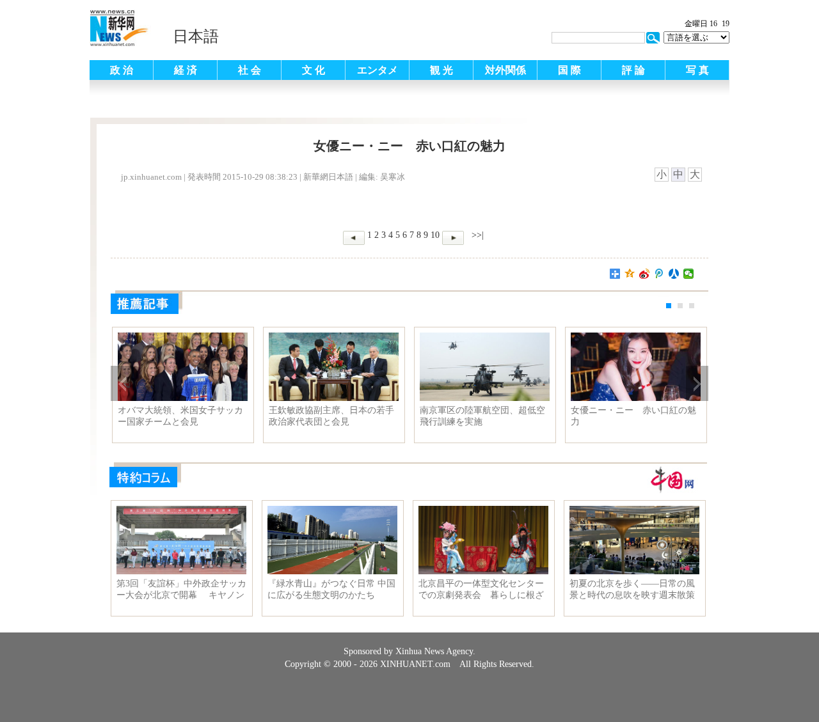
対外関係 (505, 70)
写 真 (697, 70)
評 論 (633, 70)
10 (435, 235)
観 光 (441, 70)
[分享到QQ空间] (629, 274)
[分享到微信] (688, 274)
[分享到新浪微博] (644, 274)
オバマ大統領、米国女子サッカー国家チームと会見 (180, 416)
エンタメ (377, 70)
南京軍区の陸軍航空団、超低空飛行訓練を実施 (482, 416)
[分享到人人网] (674, 274)
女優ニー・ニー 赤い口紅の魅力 (633, 416)
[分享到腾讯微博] (659, 274)
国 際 (569, 70)
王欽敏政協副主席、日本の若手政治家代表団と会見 (331, 416)
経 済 (185, 70)
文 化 (313, 70)
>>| (476, 235)
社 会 (249, 70)
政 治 (121, 70)
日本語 (196, 36)
